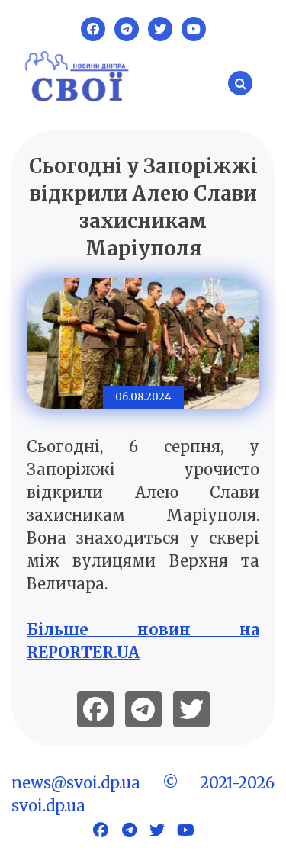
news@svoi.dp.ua (75, 782)
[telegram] (143, 709)
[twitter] (191, 709)
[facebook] (95, 709)
